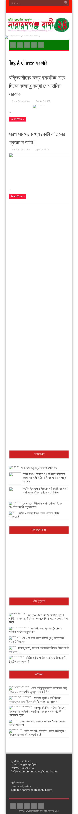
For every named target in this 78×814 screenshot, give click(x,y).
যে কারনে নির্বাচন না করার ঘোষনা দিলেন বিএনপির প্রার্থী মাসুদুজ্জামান (35, 505)
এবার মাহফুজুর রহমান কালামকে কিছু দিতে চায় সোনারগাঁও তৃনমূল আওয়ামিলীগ (38, 689)
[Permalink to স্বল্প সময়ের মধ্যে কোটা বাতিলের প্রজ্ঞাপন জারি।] (39, 156)
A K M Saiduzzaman (21, 101)
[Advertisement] (39, 242)
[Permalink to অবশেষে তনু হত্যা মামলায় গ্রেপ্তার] (14, 466)
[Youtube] (34, 45)
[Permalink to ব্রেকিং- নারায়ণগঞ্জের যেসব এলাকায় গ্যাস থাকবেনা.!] (12, 511)
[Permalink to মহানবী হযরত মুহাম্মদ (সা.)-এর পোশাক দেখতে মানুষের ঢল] (19, 626)
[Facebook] (20, 45)
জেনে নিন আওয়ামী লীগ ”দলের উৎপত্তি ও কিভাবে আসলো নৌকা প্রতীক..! (37, 732)
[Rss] (13, 45)
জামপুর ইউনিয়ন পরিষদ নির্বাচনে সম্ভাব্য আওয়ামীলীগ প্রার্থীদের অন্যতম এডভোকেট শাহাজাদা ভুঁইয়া (37, 711)
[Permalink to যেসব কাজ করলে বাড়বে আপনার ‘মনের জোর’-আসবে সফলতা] (13, 719)
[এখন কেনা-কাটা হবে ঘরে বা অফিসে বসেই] (22, 35)
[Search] (66, 3)
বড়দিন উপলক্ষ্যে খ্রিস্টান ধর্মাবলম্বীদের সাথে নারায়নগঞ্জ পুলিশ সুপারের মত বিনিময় (45, 490)
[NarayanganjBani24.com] (39, 29)
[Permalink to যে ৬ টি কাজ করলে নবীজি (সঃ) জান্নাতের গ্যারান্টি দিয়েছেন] (14, 636)
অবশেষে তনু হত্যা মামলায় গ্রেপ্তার (39, 468)
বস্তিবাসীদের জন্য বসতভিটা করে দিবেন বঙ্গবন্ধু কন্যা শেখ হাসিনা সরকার (37, 85)
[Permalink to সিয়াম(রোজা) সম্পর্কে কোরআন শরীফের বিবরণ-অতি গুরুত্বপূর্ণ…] (12, 646)
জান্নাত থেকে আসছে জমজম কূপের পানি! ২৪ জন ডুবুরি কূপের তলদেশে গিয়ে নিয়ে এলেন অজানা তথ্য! (38, 618)
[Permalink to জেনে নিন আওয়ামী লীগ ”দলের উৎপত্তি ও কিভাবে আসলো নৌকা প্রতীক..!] (15, 729)
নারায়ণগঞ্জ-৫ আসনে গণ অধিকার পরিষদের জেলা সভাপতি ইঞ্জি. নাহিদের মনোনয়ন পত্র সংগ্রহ (44, 477)
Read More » (17, 119)
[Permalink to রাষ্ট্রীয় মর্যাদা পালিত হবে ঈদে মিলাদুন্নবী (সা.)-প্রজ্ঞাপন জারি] (16, 656)
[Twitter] (27, 45)
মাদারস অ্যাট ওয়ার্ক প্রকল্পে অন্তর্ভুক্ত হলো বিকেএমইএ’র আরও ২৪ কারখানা (35, 699)
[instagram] (41, 45)
